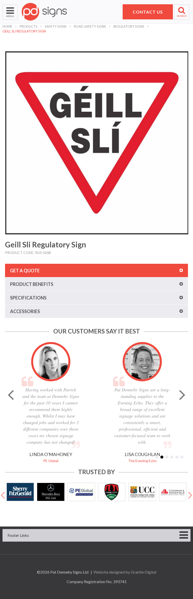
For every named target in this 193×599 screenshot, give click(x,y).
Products (28, 26)
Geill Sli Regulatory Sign (24, 31)
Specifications (28, 298)
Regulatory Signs (128, 26)
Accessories (25, 311)
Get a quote (25, 270)
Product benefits (31, 284)
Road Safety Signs (90, 26)
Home (7, 26)
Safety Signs (56, 26)
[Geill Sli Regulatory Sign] (96, 142)
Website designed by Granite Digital (124, 572)
